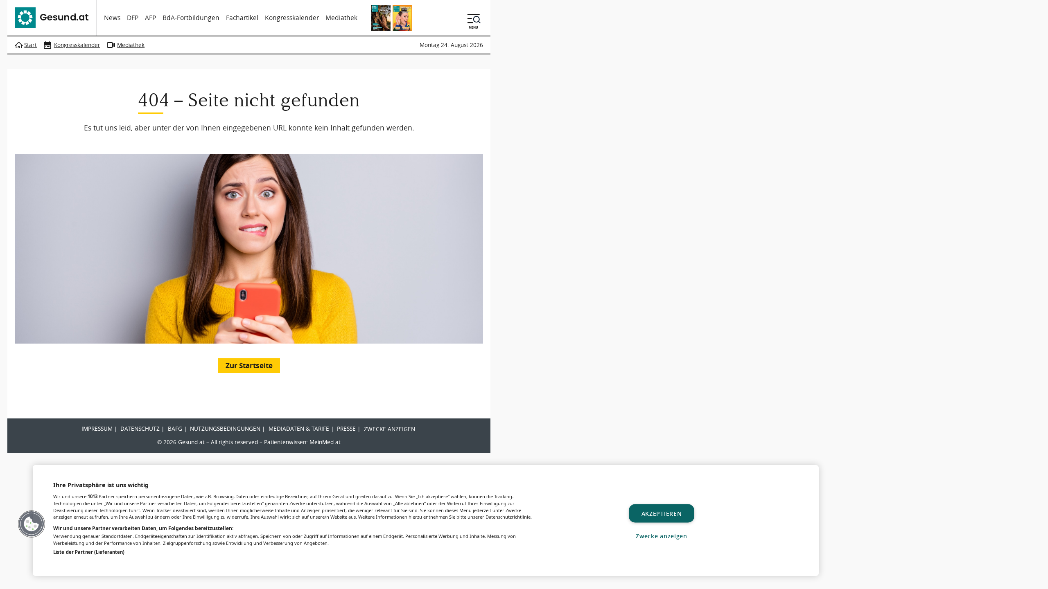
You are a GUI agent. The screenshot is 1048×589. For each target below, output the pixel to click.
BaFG (175, 428)
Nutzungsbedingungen (225, 428)
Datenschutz (140, 428)
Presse (346, 428)
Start (30, 45)
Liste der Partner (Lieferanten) (88, 552)
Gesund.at (191, 442)
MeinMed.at (325, 442)
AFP (150, 17)
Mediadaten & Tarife (299, 428)
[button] (31, 524)
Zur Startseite (249, 365)
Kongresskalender (292, 17)
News (112, 17)
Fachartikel (242, 17)
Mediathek (341, 17)
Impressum (97, 428)
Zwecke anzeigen (389, 429)
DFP (132, 17)
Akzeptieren (661, 513)
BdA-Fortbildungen (191, 17)
